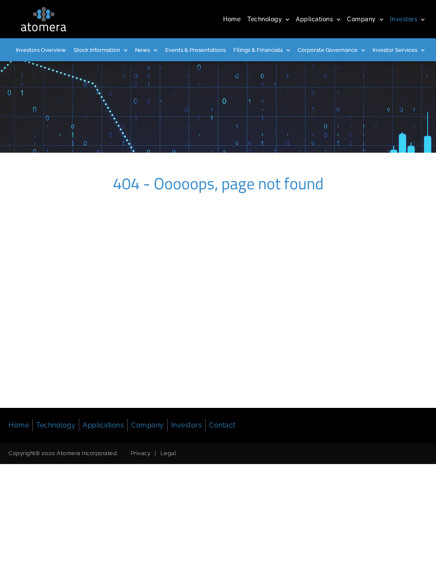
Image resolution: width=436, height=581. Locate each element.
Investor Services (395, 50)
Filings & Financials (258, 50)
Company (361, 19)
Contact (222, 425)
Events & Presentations (195, 50)
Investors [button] (186, 425)
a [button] (287, 20)
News (142, 50)
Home (232, 19)
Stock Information (97, 50)
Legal (168, 453)
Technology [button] (55, 425)
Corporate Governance (328, 50)
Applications (314, 19)
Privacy (141, 453)
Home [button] (19, 425)
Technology (264, 19)
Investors (404, 19)
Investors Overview (41, 50)
